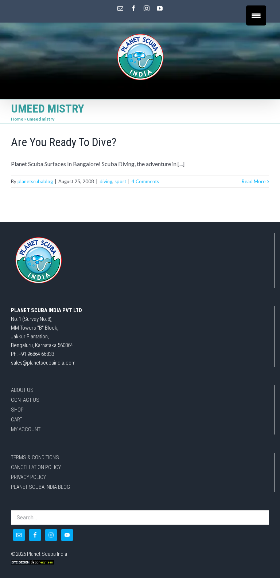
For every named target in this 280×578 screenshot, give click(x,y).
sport (120, 181)
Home (17, 119)
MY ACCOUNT (25, 429)
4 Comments (145, 181)
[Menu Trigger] (256, 15)
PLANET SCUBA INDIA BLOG (40, 487)
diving (106, 181)
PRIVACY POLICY (28, 477)
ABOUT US (22, 390)
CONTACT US (25, 400)
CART (16, 419)
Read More (253, 181)
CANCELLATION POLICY (36, 467)
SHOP (17, 409)
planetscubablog (35, 181)
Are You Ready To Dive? (63, 142)
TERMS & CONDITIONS (35, 457)
